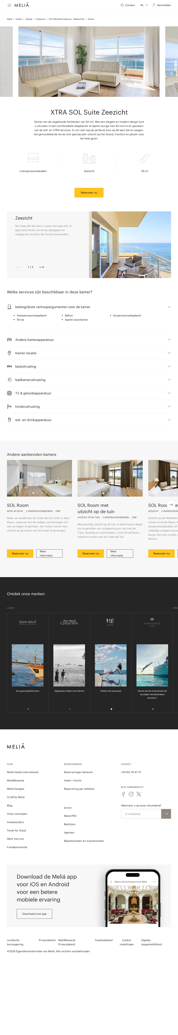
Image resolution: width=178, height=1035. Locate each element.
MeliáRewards (15, 780)
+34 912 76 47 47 (131, 772)
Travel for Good (16, 830)
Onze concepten (17, 813)
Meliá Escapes (15, 788)
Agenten (69, 832)
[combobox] (144, 5)
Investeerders (15, 822)
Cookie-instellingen (127, 942)
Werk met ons (15, 838)
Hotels (19, 19)
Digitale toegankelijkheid (151, 942)
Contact (126, 764)
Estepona (40, 19)
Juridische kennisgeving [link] (15, 942)
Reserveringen (73, 764)
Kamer (91, 19)
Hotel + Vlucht (72, 780)
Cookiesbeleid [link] (103, 940)
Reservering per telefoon (79, 788)
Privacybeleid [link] (47, 940)
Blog (9, 805)
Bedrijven (70, 824)
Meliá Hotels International (22, 772)
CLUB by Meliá (16, 797)
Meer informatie (46, 553)
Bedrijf (68, 808)
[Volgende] (41, 267)
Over (10, 764)
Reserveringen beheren (78, 772)
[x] (138, 794)
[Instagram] (131, 794)
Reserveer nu (89, 192)
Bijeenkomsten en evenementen (84, 841)
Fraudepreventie (17, 847)
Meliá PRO (70, 816)
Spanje (29, 19)
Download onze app (34, 913)
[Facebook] (123, 794)
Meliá (9, 19)
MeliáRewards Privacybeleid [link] (66, 942)
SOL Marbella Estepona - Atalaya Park (66, 19)
